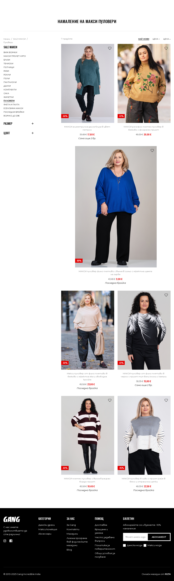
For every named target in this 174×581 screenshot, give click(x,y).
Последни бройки (14, 112)
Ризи (6, 71)
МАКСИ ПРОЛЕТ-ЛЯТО (15, 56)
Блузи (7, 60)
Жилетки (9, 97)
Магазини (72, 533)
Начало (6, 39)
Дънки (7, 86)
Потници (9, 67)
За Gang (71, 525)
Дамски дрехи (46, 525)
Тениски (8, 63)
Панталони (10, 82)
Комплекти (10, 89)
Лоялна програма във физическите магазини (77, 542)
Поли (7, 78)
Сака (6, 93)
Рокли (7, 75)
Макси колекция (47, 529)
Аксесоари (44, 533)
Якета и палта (11, 104)
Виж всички (10, 52)
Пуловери (8, 42)
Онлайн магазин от (156, 574)
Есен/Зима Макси (13, 108)
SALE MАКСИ (19, 39)
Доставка (101, 525)
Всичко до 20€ (12, 116)
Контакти (73, 529)
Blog (69, 549)
